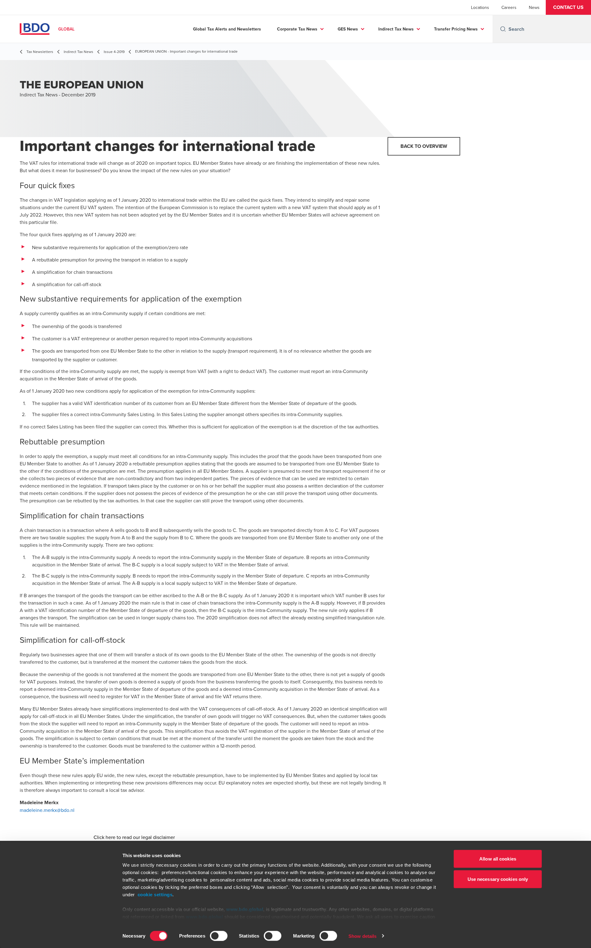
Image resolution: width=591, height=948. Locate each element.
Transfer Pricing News (456, 29)
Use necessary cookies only (498, 878)
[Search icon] (503, 29)
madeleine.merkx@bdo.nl (47, 810)
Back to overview (423, 146)
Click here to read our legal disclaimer (134, 837)
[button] (568, 7)
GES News (348, 29)
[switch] (218, 936)
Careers (509, 7)
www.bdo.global (244, 909)
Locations (480, 7)
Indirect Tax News (396, 29)
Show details (362, 935)
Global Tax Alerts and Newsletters (227, 29)
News (534, 7)
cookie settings (155, 894)
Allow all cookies (497, 858)
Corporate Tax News (297, 29)
